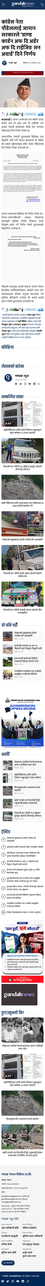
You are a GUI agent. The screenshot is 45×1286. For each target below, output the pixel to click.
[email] (39, 384)
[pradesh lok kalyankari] (22, 951)
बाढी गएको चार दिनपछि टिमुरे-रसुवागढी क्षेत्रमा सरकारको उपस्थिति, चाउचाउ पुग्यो (27, 803)
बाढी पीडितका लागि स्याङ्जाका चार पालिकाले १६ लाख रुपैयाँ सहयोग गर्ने (22, 504)
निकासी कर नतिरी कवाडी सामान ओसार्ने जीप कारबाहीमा (22, 611)
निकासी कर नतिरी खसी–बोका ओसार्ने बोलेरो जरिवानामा (22, 574)
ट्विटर (10, 324)
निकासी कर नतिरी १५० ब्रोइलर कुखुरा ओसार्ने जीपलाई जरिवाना (22, 468)
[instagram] (25, 384)
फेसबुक (4, 324)
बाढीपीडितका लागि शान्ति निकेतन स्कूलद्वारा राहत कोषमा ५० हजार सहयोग (22, 431)
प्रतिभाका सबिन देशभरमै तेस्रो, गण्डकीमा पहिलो (25, 847)
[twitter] (21, 384)
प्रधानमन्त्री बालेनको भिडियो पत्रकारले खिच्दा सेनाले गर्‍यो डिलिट (26, 661)
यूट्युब (23, 324)
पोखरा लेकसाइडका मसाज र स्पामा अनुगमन (24, 912)
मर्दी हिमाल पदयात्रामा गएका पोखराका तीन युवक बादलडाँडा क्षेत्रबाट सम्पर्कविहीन (23, 854)
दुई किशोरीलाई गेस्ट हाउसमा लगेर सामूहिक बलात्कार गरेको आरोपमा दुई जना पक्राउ (23, 879)
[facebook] (16, 384)
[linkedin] (34, 384)
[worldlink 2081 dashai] (22, 114)
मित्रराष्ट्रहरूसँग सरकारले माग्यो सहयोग (27, 789)
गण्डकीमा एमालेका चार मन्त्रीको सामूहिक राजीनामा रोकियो (27, 672)
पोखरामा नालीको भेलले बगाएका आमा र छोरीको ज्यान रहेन (28, 763)
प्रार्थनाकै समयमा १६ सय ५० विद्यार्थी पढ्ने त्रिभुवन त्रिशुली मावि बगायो (28, 648)
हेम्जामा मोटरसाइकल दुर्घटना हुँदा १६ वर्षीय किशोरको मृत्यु (23, 871)
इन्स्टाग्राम (17, 324)
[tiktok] (28, 1281)
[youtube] (30, 384)
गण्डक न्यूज (22, 376)
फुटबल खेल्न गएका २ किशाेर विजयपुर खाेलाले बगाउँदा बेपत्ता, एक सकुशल (25, 888)
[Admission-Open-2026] (22, 722)
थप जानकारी (8, 1263)
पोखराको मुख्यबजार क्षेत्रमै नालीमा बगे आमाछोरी (22, 540)
